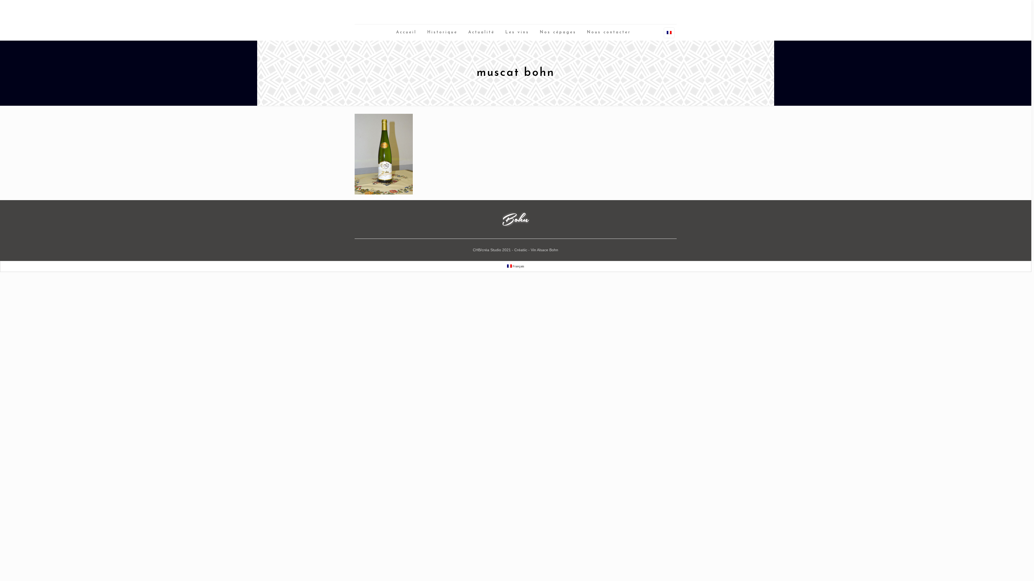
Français (518, 266)
